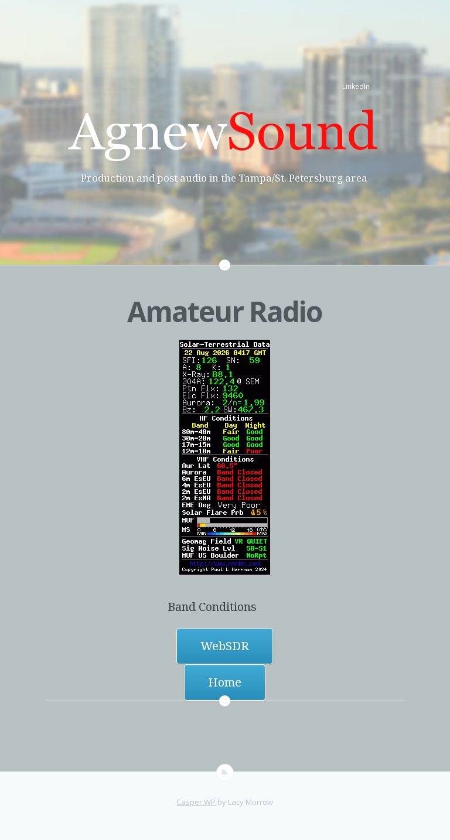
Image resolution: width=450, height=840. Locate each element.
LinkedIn (356, 86)
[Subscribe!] (225, 772)
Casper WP (196, 802)
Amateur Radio (224, 311)
